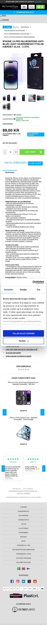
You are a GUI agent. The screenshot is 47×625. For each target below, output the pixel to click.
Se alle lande (23, 575)
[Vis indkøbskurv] (40, 7)
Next (42, 412)
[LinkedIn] (23, 581)
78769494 (27, 493)
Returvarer (23, 515)
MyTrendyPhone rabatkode (24, 549)
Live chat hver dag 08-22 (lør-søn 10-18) (21, 349)
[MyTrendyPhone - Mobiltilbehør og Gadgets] (10, 6)
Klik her (38, 1)
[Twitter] (29, 581)
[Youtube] (35, 581)
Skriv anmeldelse (23, 366)
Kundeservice (23, 511)
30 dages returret (13, 353)
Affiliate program (23, 558)
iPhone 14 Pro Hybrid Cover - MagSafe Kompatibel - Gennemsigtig (23, 418)
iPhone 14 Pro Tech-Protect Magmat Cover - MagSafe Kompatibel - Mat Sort (23, 383)
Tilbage (8, 27)
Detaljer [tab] (23, 289)
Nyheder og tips (23, 545)
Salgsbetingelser (23, 562)
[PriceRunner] (16, 595)
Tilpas (22, 341)
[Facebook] (12, 581)
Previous (5, 412)
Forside (23, 507)
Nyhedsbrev (23, 532)
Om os (23, 524)
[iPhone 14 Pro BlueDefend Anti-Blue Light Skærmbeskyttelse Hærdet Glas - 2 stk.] (6, 98)
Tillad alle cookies (24, 333)
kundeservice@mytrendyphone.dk (23, 491)
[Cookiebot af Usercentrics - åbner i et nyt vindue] (33, 282)
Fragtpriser (8, 123)
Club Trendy (24, 528)
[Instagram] (17, 581)
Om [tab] (38, 289)
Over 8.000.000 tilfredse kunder (18, 356)
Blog (24, 541)
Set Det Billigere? (10, 143)
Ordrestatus (23, 520)
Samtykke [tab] (8, 289)
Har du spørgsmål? (22, 163)
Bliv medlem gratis (33, 134)
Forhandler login (23, 554)
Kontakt (23, 537)
